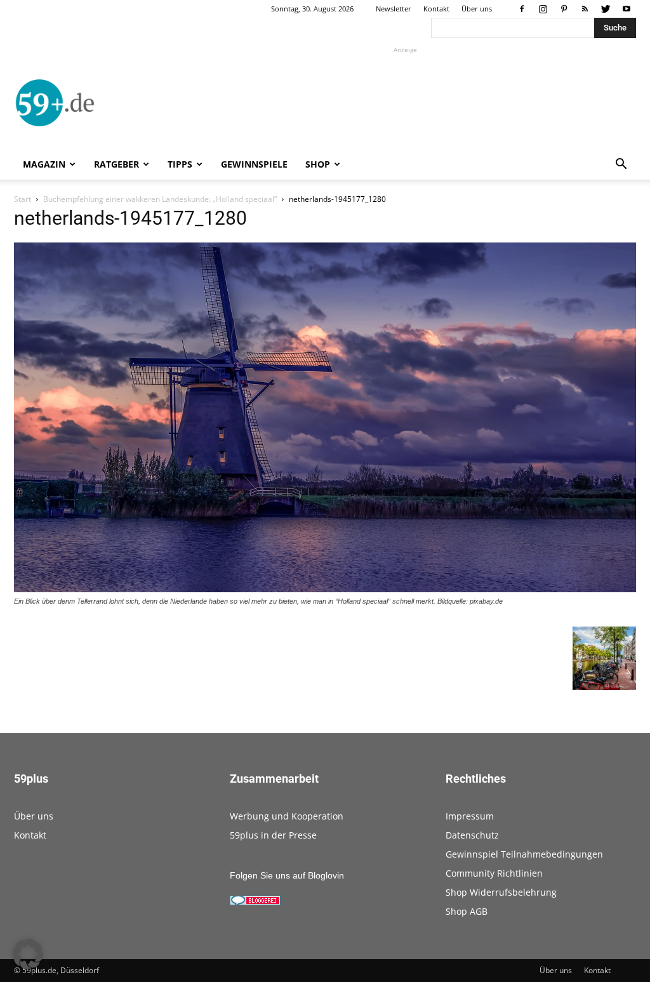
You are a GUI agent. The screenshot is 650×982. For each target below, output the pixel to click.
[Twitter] (605, 9)
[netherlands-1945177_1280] (325, 589)
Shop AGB (467, 911)
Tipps (180, 164)
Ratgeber (116, 164)
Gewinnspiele (254, 164)
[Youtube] (626, 9)
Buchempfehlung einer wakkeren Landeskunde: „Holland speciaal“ (160, 199)
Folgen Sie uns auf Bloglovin (287, 875)
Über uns (476, 8)
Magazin (44, 164)
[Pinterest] (563, 9)
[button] (621, 165)
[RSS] (584, 9)
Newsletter (393, 8)
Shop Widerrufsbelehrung (501, 892)
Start (22, 199)
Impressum (470, 816)
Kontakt (436, 8)
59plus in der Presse (273, 835)
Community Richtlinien (494, 873)
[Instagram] (542, 9)
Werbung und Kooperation (286, 816)
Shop (317, 164)
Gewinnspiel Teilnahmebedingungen (524, 854)
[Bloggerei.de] (255, 902)
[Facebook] (521, 9)
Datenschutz (472, 835)
